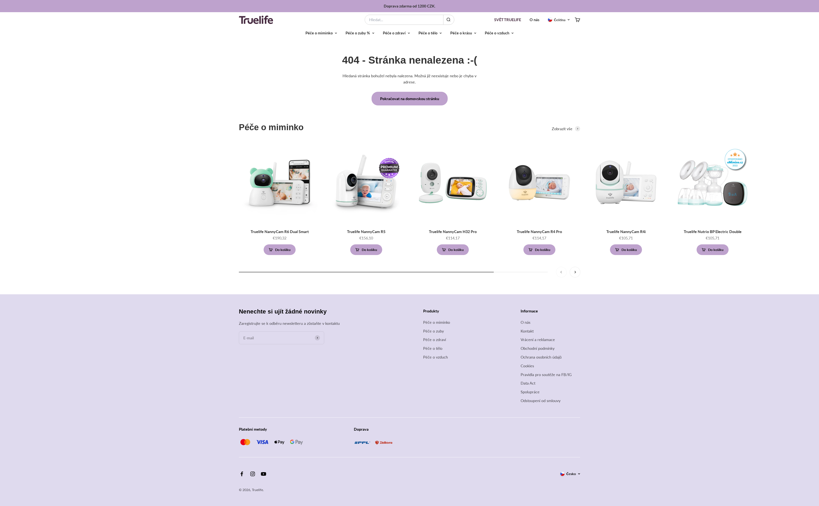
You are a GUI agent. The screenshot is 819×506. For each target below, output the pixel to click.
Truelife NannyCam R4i (626, 231)
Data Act (528, 383)
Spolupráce (530, 391)
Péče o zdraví (394, 33)
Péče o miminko (319, 33)
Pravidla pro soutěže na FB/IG (546, 374)
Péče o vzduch (497, 33)
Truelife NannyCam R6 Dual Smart (280, 231)
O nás (534, 19)
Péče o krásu (461, 33)
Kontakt (527, 331)
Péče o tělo (427, 33)
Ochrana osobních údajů (541, 357)
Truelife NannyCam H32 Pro (453, 231)
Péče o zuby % (358, 33)
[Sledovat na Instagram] (253, 474)
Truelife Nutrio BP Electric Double (713, 231)
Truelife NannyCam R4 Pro (539, 231)
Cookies (527, 365)
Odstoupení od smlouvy (541, 400)
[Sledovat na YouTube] (263, 474)
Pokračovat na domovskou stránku (409, 98)
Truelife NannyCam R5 (366, 231)
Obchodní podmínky (538, 348)
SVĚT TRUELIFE (507, 19)
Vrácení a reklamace (538, 339)
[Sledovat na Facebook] (242, 474)
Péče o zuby (433, 331)
